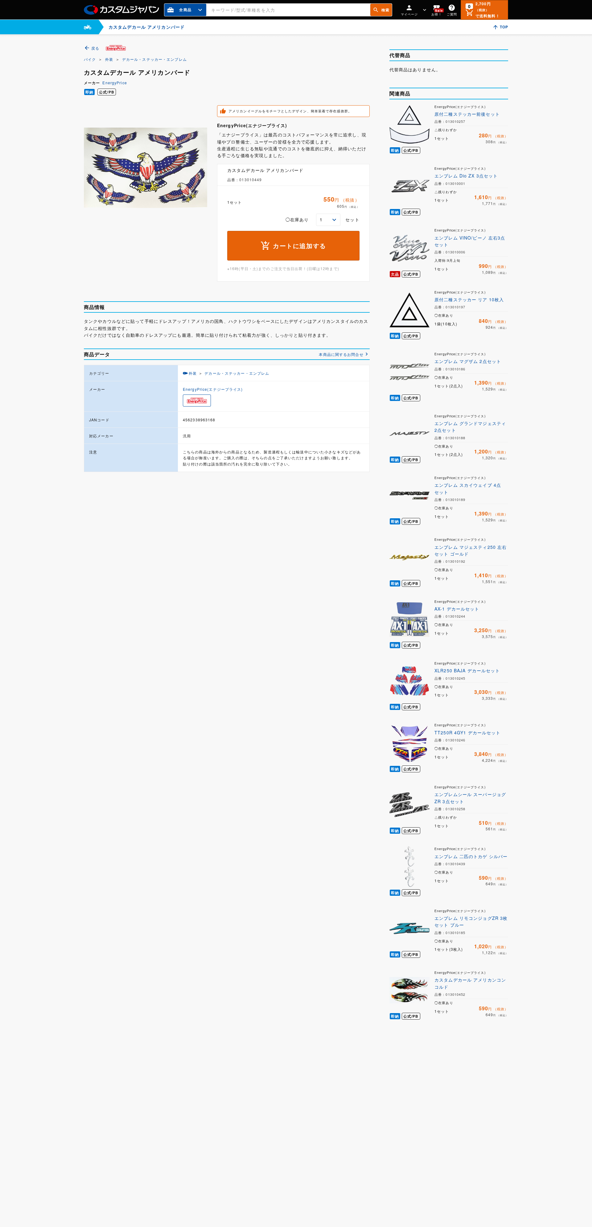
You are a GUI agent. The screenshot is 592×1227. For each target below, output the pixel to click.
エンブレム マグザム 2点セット (467, 361)
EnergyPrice (114, 82)
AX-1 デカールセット (456, 609)
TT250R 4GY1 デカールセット (467, 732)
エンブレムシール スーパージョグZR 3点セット (470, 797)
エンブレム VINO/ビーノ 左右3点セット (469, 241)
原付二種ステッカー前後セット (467, 114)
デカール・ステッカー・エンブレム (154, 59)
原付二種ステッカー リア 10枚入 (469, 299)
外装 (109, 59)
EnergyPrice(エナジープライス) (213, 389)
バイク (90, 59)
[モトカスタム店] (87, 27)
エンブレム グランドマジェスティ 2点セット (470, 426)
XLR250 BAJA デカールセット (467, 670)
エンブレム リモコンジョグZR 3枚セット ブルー (471, 921)
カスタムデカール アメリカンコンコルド (470, 983)
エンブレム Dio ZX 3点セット (466, 176)
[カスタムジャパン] (121, 10)
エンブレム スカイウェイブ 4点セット (467, 488)
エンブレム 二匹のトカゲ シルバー (471, 856)
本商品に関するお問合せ (341, 354)
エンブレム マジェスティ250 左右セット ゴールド (470, 550)
